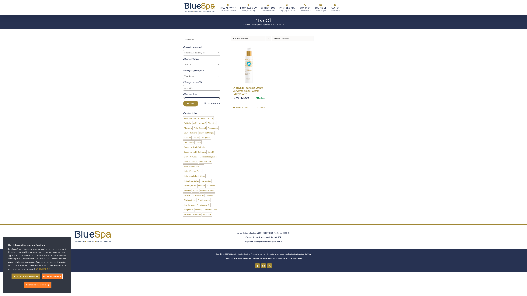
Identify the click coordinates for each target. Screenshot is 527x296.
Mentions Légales (259, 258)
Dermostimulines (190, 157)
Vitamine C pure (210, 210)
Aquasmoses (213, 128)
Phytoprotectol (190, 200)
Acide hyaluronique (191, 118)
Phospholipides (198, 195)
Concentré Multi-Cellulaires (195, 152)
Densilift (211, 152)
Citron (198, 142)
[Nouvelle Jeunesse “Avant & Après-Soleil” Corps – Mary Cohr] (249, 65)
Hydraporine (206, 181)
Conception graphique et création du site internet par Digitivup (289, 254)
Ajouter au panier (242, 108)
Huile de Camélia (190, 162)
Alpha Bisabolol (200, 128)
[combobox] (201, 53)
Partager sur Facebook (294, 258)
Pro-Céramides (204, 200)
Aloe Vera (188, 128)
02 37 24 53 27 (283, 233)
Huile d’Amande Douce (193, 171)
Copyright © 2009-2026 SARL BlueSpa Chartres (233, 254)
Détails (262, 108)
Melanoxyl (211, 186)
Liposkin (201, 186)
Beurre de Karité (190, 133)
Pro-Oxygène (189, 205)
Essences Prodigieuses (208, 157)
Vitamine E (207, 215)
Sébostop (198, 210)
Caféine (196, 138)
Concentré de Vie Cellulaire (194, 147)
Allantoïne (212, 123)
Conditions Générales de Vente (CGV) (238, 258)
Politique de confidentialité (275, 258)
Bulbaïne (187, 138)
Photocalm (210, 195)
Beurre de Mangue (206, 133)
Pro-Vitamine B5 (203, 205)
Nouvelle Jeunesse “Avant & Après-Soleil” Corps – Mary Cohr (248, 91)
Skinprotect (188, 210)
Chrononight (189, 142)
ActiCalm (187, 123)
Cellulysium (205, 138)
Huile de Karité (205, 162)
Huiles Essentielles (191, 181)
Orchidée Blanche (207, 191)
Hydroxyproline (190, 186)
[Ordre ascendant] (268, 38)
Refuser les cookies (51, 276)
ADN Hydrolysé (199, 123)
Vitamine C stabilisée (192, 215)
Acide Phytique (207, 118)
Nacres (195, 191)
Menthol (187, 191)
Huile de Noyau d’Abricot (194, 166)
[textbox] (201, 52)
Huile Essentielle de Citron (194, 176)
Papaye (187, 195)
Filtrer (190, 103)
